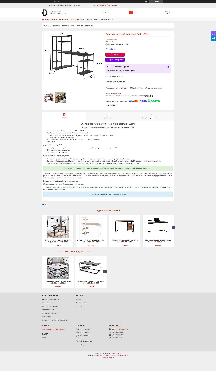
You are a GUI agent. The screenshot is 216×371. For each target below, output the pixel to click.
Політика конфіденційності (119, 355)
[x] (45, 205)
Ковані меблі (63, 19)
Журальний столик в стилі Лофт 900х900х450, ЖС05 (58, 282)
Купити (116, 55)
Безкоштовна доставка (116, 82)
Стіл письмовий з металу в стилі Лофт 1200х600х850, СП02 (158, 241)
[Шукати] (131, 12)
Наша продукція (51, 19)
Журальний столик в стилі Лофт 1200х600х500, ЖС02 (91, 282)
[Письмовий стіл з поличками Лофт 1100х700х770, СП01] (125, 227)
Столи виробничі (48, 310)
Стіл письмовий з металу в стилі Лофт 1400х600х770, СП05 (58, 241)
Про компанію (77, 26)
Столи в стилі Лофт (77, 19)
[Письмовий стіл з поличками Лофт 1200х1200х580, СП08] (91, 227)
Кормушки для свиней (50, 313)
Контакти (89, 26)
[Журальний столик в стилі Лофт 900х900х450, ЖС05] (58, 268)
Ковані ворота (47, 303)
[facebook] (43, 205)
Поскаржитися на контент (101, 355)
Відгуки (78, 299)
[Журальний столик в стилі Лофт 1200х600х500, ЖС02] (91, 268)
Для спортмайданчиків (50, 299)
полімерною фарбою (64, 133)
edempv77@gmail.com (120, 329)
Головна (47, 26)
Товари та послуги (61, 26)
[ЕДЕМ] (44, 12)
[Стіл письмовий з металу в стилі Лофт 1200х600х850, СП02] (158, 227)
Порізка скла (46, 317)
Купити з (112, 60)
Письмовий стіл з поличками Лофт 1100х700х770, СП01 (125, 241)
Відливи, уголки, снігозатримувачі (54, 320)
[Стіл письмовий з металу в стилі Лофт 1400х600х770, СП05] (58, 227)
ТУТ (149, 168)
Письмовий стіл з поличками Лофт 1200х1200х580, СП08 (91, 241)
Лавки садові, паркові (50, 306)
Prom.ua (118, 353)
